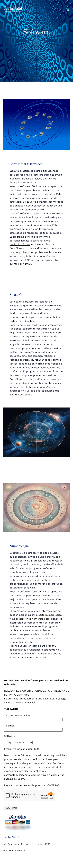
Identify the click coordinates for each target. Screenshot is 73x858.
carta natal (39, 240)
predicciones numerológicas (33, 618)
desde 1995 (43, 844)
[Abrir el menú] (68, 9)
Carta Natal (11, 837)
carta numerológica (50, 614)
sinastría (18, 375)
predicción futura (20, 244)
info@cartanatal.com (15, 844)
